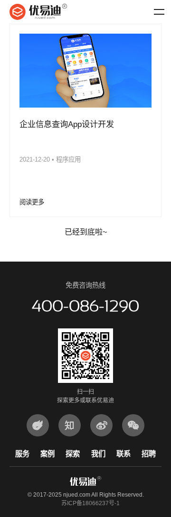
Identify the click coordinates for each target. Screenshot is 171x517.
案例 (47, 454)
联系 (123, 454)
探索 (73, 454)
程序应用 (68, 159)
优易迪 (38, 12)
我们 (98, 454)
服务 (22, 454)
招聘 (149, 454)
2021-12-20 (34, 159)
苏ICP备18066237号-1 (90, 503)
